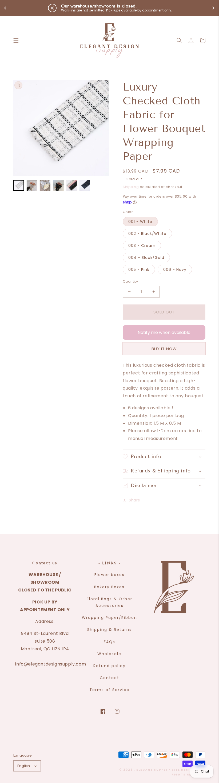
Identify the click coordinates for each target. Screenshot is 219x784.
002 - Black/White (147, 233)
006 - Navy (174, 269)
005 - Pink (138, 269)
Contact (109, 677)
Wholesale (109, 653)
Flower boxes (109, 574)
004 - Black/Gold (146, 257)
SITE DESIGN (183, 770)
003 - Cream (142, 245)
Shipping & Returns (109, 629)
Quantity (130, 281)
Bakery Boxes (109, 587)
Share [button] (134, 500)
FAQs (109, 641)
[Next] (101, 128)
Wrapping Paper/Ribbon (109, 617)
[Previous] (21, 128)
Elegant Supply (152, 770)
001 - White (140, 221)
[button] (16, 40)
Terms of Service (109, 689)
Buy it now (164, 349)
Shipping (131, 187)
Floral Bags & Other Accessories (109, 602)
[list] (61, 128)
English (23, 765)
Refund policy (109, 665)
